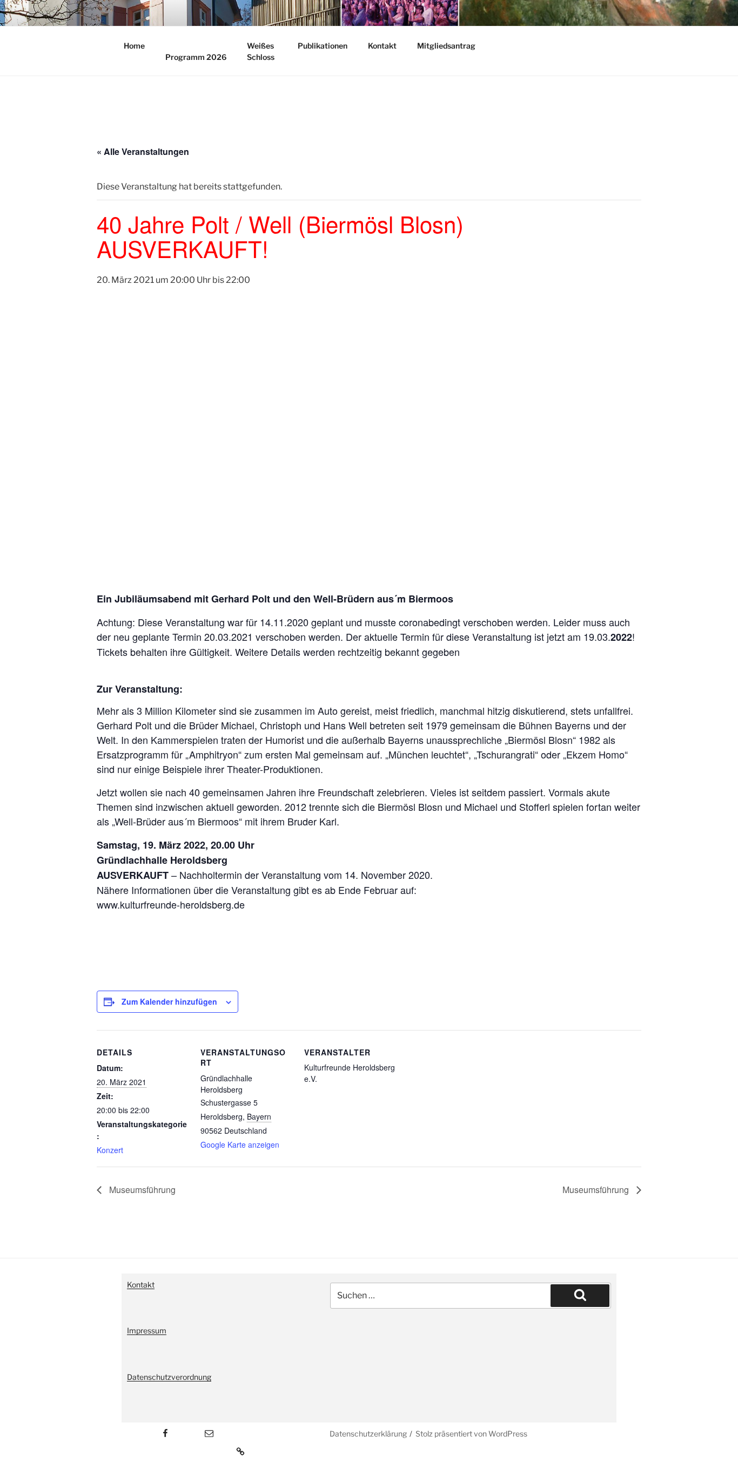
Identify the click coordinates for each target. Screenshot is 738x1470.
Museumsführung (141, 1189)
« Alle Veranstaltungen (143, 151)
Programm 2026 (195, 57)
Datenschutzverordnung (169, 1376)
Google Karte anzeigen (239, 1144)
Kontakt (382, 45)
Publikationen (322, 45)
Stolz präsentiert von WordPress (471, 1433)
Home (134, 45)
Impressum (146, 1330)
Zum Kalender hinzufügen (169, 1001)
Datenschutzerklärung (368, 1433)
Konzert (110, 1149)
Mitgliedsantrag (446, 45)
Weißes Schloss (260, 51)
